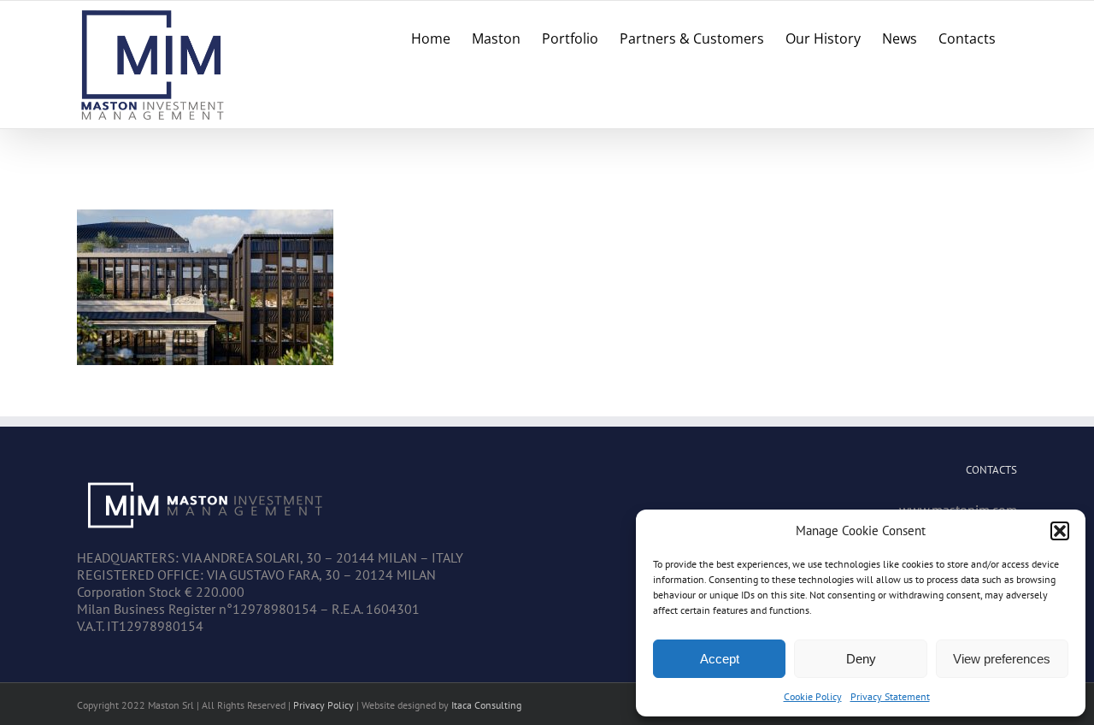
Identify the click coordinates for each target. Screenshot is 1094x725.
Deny (861, 658)
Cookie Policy (813, 696)
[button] (1059, 530)
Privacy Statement (890, 696)
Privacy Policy (323, 704)
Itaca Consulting (486, 704)
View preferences (1001, 658)
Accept (719, 658)
